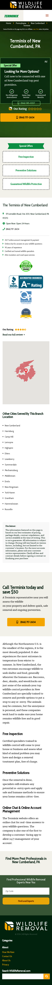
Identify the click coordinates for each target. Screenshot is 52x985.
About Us (6, 960)
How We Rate (8, 952)
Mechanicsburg (11, 470)
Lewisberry (9, 459)
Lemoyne (9, 442)
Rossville (9, 509)
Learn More (36, 29)
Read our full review (13, 335)
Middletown (10, 475)
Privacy (5, 964)
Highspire (9, 448)
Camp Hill (9, 436)
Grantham (9, 498)
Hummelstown (11, 503)
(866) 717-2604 (26, 117)
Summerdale (11, 464)
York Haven (10, 492)
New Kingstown (11, 487)
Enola (7, 481)
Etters (7, 453)
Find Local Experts (26, 901)
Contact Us (7, 956)
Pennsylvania (21, 23)
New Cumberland (37, 23)
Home (8, 23)
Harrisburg (9, 431)
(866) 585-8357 (28, 103)
